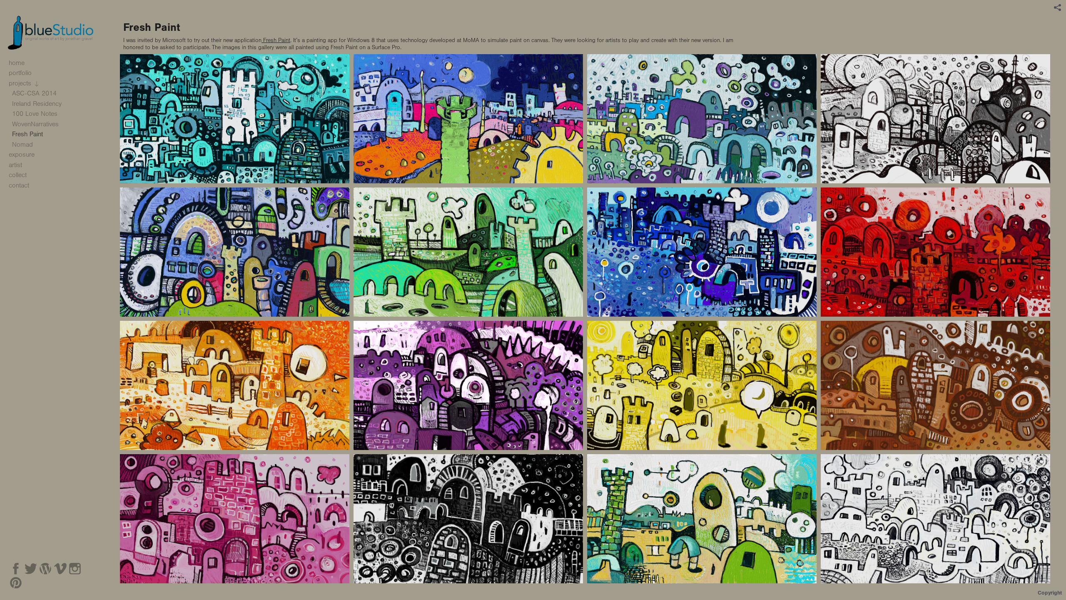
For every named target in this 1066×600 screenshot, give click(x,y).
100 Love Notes (34, 114)
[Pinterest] (16, 583)
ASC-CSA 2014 (35, 93)
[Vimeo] (60, 569)
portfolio (21, 73)
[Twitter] (31, 569)
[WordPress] (45, 569)
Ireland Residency (37, 104)
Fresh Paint (276, 40)
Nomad (22, 144)
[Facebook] (16, 569)
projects (21, 83)
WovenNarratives (35, 124)
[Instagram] (75, 569)
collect (18, 175)
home (17, 63)
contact (19, 185)
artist (15, 165)
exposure (22, 154)
